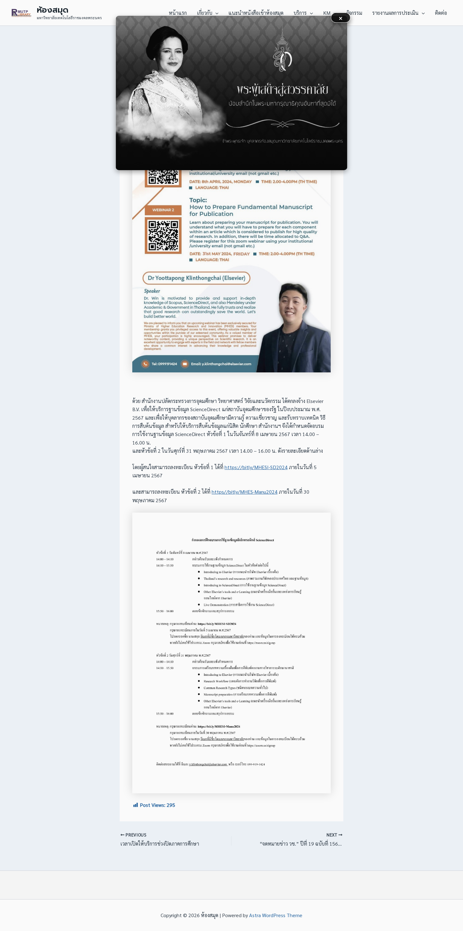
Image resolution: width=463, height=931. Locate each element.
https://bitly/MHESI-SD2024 (256, 467)
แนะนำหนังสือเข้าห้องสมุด (255, 12)
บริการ (300, 12)
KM (326, 12)
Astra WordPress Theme (275, 915)
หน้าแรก (178, 12)
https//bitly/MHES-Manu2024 (244, 491)
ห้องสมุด (52, 10)
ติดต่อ (441, 12)
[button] (215, 13)
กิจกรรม (354, 12)
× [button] (340, 17)
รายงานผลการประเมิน (395, 12)
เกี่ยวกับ (204, 12)
